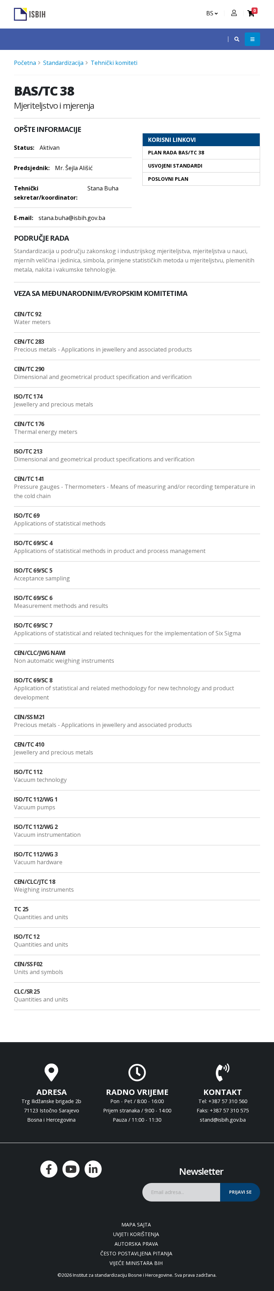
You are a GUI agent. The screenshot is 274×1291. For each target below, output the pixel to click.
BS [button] (210, 13)
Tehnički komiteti (114, 63)
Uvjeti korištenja (136, 1234)
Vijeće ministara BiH (136, 1263)
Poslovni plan (168, 178)
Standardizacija (63, 63)
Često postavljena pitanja (136, 1253)
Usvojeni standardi (175, 165)
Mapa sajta (136, 1224)
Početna (25, 63)
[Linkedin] (93, 1169)
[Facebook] (48, 1169)
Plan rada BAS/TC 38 (176, 152)
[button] (233, 39)
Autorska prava (136, 1243)
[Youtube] (71, 1169)
